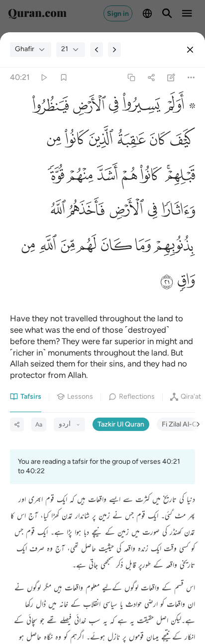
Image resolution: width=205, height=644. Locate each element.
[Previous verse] (96, 49)
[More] (191, 77)
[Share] (151, 77)
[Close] (190, 50)
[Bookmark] (63, 77)
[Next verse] (114, 49)
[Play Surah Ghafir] (43, 77)
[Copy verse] (131, 77)
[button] (178, 107)
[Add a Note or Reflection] (171, 77)
